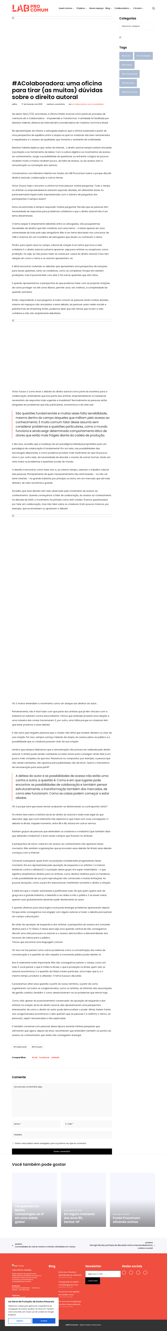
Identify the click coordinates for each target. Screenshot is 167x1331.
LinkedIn (55, 1057)
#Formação (37, 1047)
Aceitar (44, 1321)
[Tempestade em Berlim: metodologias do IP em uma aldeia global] (52, 1284)
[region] (32, 1312)
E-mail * (69, 1124)
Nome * (17, 1124)
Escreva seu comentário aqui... (28, 1086)
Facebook (44, 1057)
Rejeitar (20, 1321)
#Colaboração (20, 1047)
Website (18, 1134)
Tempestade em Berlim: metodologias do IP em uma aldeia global (68, 1283)
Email (34, 1057)
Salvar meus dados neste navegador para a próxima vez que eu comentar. (51, 1143)
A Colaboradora (79, 104)
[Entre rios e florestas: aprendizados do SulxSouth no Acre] (52, 1274)
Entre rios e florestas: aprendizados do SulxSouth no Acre (69, 1274)
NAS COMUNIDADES (95, 104)
